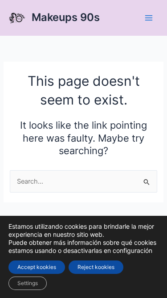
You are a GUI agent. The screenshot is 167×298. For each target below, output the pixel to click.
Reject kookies (95, 267)
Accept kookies (36, 267)
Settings (27, 283)
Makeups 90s (66, 17)
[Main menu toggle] (148, 17)
